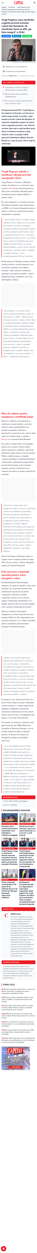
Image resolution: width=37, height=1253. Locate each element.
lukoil (10, 801)
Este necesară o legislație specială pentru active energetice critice (19, 102)
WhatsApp (28, 36)
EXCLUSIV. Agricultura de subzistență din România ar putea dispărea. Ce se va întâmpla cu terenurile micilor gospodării (18, 1040)
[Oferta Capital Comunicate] (18, 1058)
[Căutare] (34, 2)
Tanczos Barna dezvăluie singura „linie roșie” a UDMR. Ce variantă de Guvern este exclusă (17, 999)
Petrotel (5, 439)
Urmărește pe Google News (15, 71)
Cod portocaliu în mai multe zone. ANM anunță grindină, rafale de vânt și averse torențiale (18, 1032)
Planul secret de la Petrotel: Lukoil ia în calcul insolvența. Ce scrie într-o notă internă (27, 830)
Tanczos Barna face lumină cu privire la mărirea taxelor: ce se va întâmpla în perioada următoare (18, 1024)
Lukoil (10, 188)
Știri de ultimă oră (8, 824)
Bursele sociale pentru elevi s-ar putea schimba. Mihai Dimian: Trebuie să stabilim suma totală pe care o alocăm (17, 1007)
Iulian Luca (13, 76)
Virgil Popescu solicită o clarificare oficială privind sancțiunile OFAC (17, 88)
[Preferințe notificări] (3, 1248)
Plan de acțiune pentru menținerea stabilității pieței (16, 95)
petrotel (15, 801)
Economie (14, 805)
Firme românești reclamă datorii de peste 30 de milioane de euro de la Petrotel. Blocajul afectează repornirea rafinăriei (9, 890)
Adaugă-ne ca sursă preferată (16, 67)
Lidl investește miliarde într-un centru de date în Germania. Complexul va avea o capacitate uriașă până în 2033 (18, 991)
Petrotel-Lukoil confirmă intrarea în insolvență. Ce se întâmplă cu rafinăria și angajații (10, 830)
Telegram (17, 36)
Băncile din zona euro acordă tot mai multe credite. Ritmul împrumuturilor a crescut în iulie (18, 1016)
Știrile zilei (9, 984)
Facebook (7, 36)
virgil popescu (23, 801)
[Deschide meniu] (3, 3)
